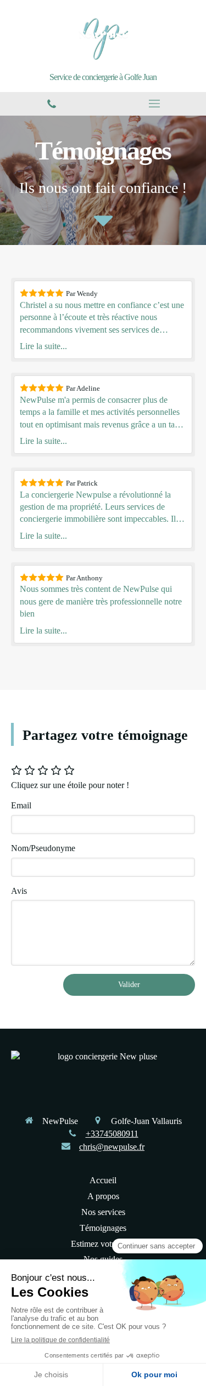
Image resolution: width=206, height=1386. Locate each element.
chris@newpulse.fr (111, 1146)
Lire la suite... (43, 346)
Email (21, 805)
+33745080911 (112, 1133)
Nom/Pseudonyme (43, 848)
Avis (19, 891)
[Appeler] (51, 104)
